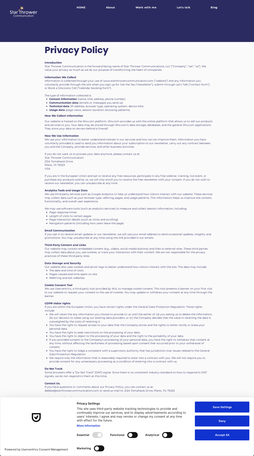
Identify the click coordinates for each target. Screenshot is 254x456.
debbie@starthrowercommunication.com (72, 390)
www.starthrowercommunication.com (128, 80)
